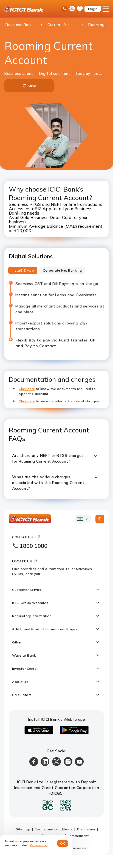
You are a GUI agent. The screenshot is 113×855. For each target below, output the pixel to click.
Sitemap (23, 829)
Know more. (39, 845)
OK (62, 843)
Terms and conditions (53, 829)
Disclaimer (86, 829)
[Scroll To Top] (99, 519)
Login (93, 9)
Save (32, 86)
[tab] (22, 270)
